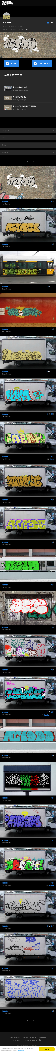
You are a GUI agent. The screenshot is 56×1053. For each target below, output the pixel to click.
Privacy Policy (29, 1037)
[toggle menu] (53, 3)
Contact (17, 1040)
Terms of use (13, 1037)
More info (21, 1050)
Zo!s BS (22, 97)
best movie (44, 64)
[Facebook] (40, 1040)
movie (14, 64)
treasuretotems (27, 106)
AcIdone (7, 23)
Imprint (42, 1037)
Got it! (47, 1049)
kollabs (23, 87)
